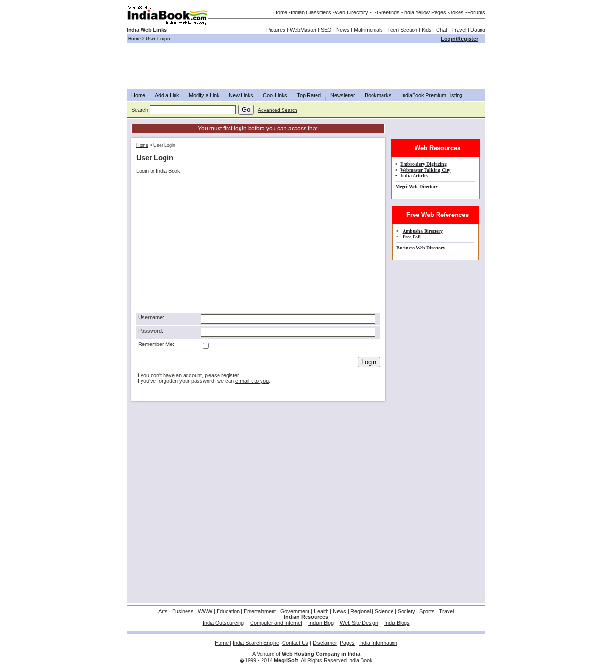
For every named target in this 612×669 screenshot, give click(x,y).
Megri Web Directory (416, 186)
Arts (163, 611)
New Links (241, 95)
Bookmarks (378, 95)
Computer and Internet (276, 623)
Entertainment (260, 611)
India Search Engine (256, 643)
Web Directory (351, 12)
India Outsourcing (223, 623)
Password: (150, 331)
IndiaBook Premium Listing (431, 95)
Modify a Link (204, 95)
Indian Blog (321, 623)
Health (321, 611)
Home (280, 12)
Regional (360, 611)
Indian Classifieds (311, 12)
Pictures (275, 29)
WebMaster (303, 29)
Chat (441, 29)
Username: (151, 317)
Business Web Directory (420, 247)
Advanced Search (277, 110)
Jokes (456, 12)
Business (183, 611)
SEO (326, 29)
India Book (360, 660)
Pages (347, 643)
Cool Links (275, 95)
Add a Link (167, 95)
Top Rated (309, 95)
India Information (378, 643)
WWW (205, 611)
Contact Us (295, 643)
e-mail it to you (252, 381)
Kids (427, 29)
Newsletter (342, 95)
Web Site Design (359, 623)
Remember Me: (156, 344)
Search (139, 110)
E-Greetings (386, 12)
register (230, 375)
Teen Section (402, 29)
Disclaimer (325, 643)
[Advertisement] (306, 65)
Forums (476, 12)
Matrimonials (368, 29)
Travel (458, 29)
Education (228, 611)
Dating (477, 29)
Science (384, 611)
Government (294, 611)
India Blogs (397, 623)
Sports (427, 611)
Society (406, 611)
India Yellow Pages (424, 12)
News (343, 29)
